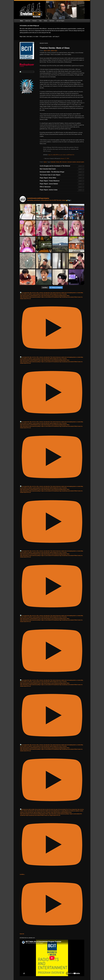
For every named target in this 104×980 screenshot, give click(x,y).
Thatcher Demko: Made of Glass (55, 47)
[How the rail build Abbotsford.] (76, 244)
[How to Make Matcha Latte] (76, 261)
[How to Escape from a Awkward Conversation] (44, 277)
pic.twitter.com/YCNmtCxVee (67, 154)
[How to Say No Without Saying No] (60, 277)
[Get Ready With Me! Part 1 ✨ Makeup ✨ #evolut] (27, 244)
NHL (61, 162)
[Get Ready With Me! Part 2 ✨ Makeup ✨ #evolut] (76, 228)
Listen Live (27, 20)
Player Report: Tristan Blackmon (49, 181)
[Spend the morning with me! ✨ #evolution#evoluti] (27, 228)
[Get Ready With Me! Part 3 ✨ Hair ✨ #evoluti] (60, 228)
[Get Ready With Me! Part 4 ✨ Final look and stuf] (44, 228)
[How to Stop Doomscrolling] (27, 277)
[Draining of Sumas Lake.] (27, 261)
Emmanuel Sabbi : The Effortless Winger (52, 172)
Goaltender (53, 162)
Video (40, 20)
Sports (45, 162)
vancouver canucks (71, 162)
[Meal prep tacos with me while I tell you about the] (27, 212)
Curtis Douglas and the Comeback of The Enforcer (55, 166)
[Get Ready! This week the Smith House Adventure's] (44, 244)
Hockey (57, 162)
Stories (45, 20)
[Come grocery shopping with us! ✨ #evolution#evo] (76, 212)
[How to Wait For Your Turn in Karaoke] (76, 277)
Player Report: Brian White (48, 178)
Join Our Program (60, 20)
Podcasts (34, 20)
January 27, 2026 (65, 158)
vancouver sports (80, 162)
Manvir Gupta (54, 50)
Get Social (51, 20)
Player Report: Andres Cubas (48, 190)
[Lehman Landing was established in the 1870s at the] (60, 244)
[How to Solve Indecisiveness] (60, 261)
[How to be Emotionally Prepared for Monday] (44, 261)
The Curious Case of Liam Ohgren (50, 175)
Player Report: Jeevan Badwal (49, 184)
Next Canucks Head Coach (48, 169)
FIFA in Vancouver (45, 187)
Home (21, 20)
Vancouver (64, 162)
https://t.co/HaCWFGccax (54, 154)
